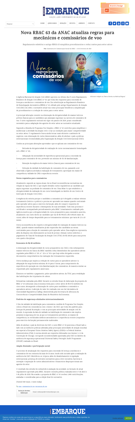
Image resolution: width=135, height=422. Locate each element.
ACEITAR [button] (128, 418)
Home (42, 23)
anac (20, 387)
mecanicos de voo (41, 387)
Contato (91, 23)
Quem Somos (52, 23)
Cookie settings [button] (118, 418)
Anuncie (82, 23)
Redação (63, 23)
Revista (72, 23)
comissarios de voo (28, 387)
